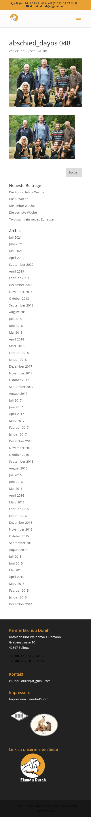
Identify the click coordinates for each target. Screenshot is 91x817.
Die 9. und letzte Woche (26, 192)
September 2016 (21, 461)
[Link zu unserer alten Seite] (33, 768)
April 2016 (16, 495)
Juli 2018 (15, 319)
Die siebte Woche (22, 206)
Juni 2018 (16, 325)
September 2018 (21, 305)
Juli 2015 (15, 556)
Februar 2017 (19, 427)
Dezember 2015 (20, 522)
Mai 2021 (16, 251)
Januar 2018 (18, 359)
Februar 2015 (19, 590)
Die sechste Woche (23, 212)
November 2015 (20, 529)
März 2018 (17, 346)
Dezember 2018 (20, 285)
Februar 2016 (19, 509)
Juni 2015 (16, 563)
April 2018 (16, 339)
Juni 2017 (16, 407)
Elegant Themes (45, 806)
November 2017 (20, 373)
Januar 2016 (18, 516)
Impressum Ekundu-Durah (28, 699)
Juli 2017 (15, 400)
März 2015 (17, 583)
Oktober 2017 (19, 380)
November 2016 (20, 448)
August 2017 (18, 393)
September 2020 (21, 264)
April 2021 (16, 258)
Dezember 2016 (20, 441)
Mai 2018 (16, 332)
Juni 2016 (16, 482)
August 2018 (18, 312)
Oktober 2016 (19, 454)
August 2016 (18, 468)
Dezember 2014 (20, 604)
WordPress (45, 811)
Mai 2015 (16, 570)
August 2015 (18, 550)
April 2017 (16, 414)
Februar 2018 (19, 353)
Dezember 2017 (20, 366)
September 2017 (21, 387)
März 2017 (17, 421)
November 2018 (20, 292)
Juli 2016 (15, 475)
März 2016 (17, 502)
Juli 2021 (15, 237)
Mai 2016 (16, 488)
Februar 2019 (19, 278)
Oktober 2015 (19, 536)
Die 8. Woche (18, 199)
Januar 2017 (18, 434)
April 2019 (16, 271)
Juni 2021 (16, 244)
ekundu (21, 51)
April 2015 (16, 577)
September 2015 (21, 543)
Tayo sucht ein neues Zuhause (31, 219)
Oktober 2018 (19, 298)
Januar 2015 (18, 597)
